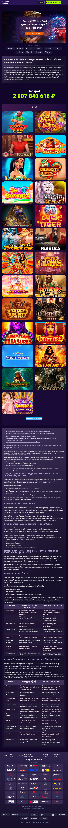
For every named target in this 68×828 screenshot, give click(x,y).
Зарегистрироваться (53, 2)
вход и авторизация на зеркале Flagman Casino (21, 436)
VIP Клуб (11, 755)
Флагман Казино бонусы (14, 440)
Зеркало (5, 755)
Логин (41, 2)
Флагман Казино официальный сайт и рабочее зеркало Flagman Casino (28, 431)
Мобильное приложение (28, 755)
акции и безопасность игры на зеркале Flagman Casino (23, 442)
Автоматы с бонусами (34, 418)
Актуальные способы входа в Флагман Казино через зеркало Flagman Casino (30, 433)
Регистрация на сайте (34, 33)
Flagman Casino (5, 2)
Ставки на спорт (57, 755)
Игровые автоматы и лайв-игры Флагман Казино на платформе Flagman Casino (31, 438)
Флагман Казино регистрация (15, 435)
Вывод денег (45, 755)
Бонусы (20, 755)
